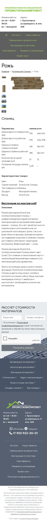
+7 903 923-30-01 (25, 433)
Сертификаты (9, 51)
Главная (5, 72)
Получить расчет (23, 348)
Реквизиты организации (31, 51)
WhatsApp (18, 429)
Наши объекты (33, 35)
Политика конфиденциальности (23, 477)
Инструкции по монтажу (23, 46)
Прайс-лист (23, 56)
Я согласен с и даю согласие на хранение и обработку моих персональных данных (23, 327)
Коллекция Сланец (21, 72)
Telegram (32, 429)
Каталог (14, 446)
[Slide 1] (4, 77)
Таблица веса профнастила (23, 40)
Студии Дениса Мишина (29, 518)
